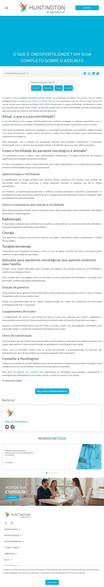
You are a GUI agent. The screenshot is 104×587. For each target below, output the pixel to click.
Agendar (87, 8)
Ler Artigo (9, 462)
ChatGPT (36, 88)
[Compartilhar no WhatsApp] (97, 73)
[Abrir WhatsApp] (97, 580)
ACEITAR (52, 582)
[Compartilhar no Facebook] (84, 73)
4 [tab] (54, 473)
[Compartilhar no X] (89, 73)
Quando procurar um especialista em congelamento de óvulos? (19, 453)
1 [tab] (46, 473)
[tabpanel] (52, 456)
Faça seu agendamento (52, 391)
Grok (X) (68, 88)
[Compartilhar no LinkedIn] (93, 73)
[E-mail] (7, 427)
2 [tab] (49, 473)
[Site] (12, 427)
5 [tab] (57, 473)
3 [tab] (52, 473)
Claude (59, 88)
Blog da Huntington (16, 421)
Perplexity (48, 88)
